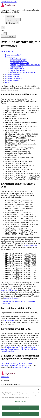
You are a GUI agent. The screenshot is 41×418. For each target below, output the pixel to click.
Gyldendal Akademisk (13, 74)
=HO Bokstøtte (9, 320)
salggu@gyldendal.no (11, 298)
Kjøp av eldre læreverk (17, 70)
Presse (7, 82)
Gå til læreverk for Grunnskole (11, 302)
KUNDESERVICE (8, 51)
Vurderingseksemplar (17, 69)
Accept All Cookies (20, 414)
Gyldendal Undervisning (13, 78)
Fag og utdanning (11, 20)
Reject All (20, 408)
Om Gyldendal (10, 23)
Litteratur (9, 17)
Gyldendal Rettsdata (12, 80)
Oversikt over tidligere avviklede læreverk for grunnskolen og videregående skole (16, 364)
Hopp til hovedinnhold (9, 2)
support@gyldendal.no (9, 290)
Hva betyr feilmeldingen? (18, 61)
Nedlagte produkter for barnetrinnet (17, 347)
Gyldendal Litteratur (12, 76)
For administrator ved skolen (19, 63)
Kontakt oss (5, 377)
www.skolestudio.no (31, 245)
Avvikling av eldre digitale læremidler (23, 72)
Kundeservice (10, 57)
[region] (20, 402)
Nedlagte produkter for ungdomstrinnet (18, 348)
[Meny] (5, 33)
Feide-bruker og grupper (18, 59)
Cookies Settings (20, 401)
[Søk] (3, 27)
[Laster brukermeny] (2, 34)
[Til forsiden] (8, 375)
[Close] (38, 389)
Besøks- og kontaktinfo (13, 55)
